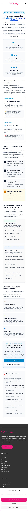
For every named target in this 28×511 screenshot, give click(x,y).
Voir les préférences (14, 507)
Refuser (14, 503)
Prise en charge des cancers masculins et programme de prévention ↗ (14, 395)
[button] (26, 3)
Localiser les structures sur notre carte (14, 364)
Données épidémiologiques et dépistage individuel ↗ (14, 400)
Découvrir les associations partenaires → (14, 360)
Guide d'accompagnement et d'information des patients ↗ (14, 412)
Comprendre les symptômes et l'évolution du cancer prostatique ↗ (14, 406)
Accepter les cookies (14, 499)
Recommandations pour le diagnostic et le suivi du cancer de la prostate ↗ (14, 388)
